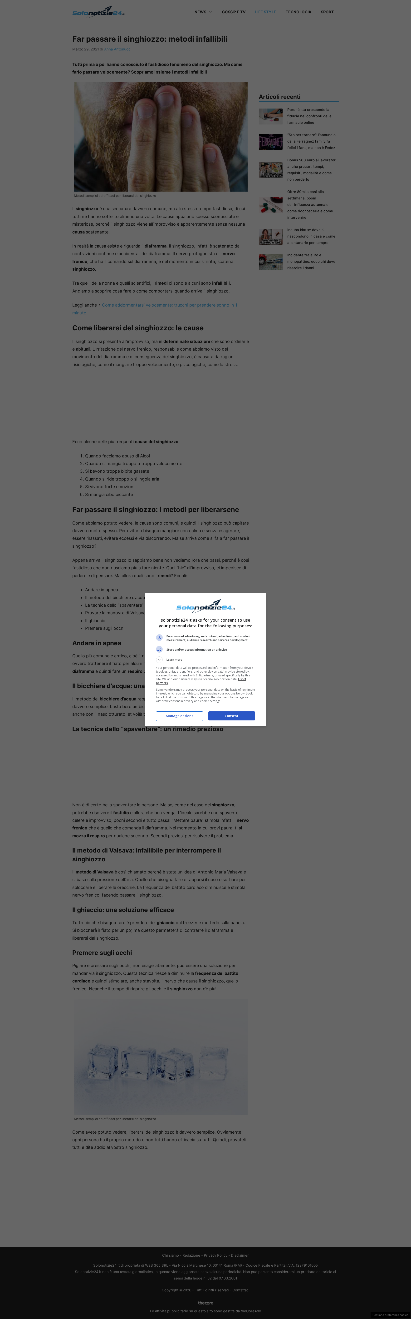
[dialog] (205, 659)
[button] (205, 659)
